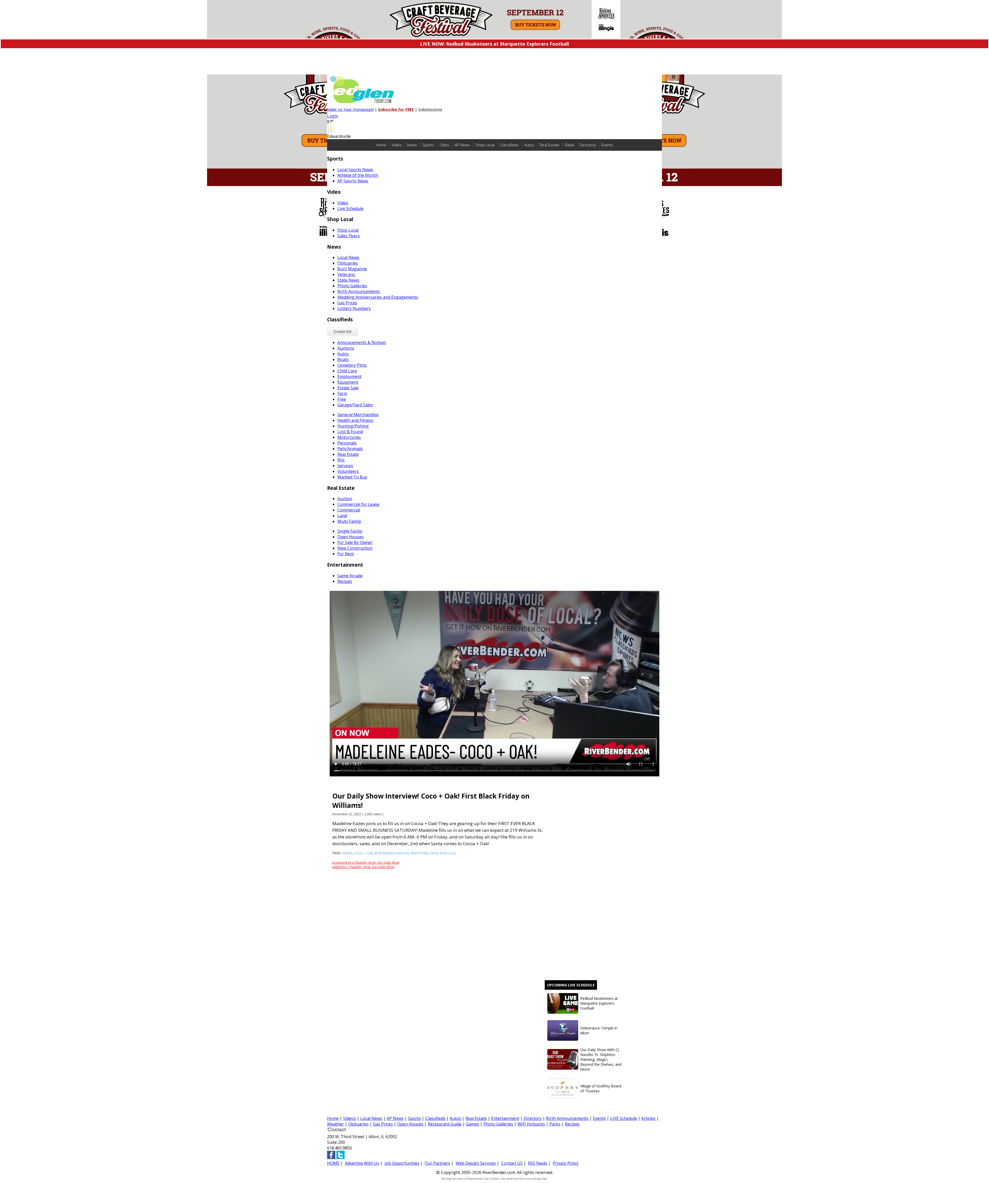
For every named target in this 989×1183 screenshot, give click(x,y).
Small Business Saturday (391, 853)
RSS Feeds (537, 1163)
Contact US (512, 1163)
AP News (462, 144)
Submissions (430, 109)
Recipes (572, 1124)
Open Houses (410, 1124)
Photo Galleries (498, 1124)
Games (472, 1124)
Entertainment (505, 1118)
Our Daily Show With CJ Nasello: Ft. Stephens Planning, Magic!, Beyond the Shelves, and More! (600, 1059)
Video (397, 144)
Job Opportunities (402, 1163)
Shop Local (484, 144)
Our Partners (437, 1163)
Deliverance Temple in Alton (598, 1030)
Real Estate (549, 144)
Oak (370, 853)
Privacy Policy (565, 1163)
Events (607, 144)
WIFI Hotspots (531, 1124)
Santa (434, 853)
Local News (371, 1118)
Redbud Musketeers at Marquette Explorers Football (599, 1003)
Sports (428, 144)
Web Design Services (476, 1163)
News (412, 144)
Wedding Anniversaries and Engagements (377, 297)
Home (381, 144)
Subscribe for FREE (396, 109)
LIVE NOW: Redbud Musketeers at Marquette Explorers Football (494, 44)
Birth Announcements (567, 1118)
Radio (570, 144)
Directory (588, 144)
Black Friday (419, 853)
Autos (529, 144)
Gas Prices (383, 1124)
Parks (554, 1124)
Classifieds (509, 144)
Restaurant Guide (445, 1124)
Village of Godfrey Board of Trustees (600, 1088)
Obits (444, 144)
